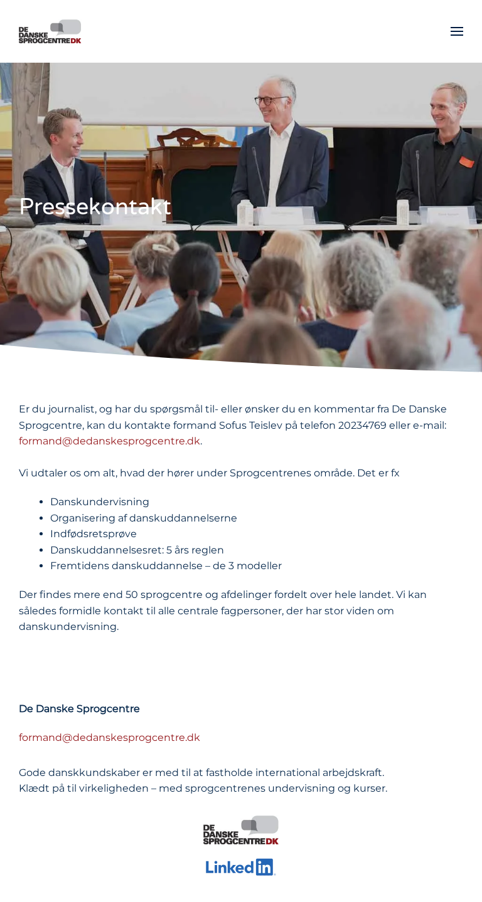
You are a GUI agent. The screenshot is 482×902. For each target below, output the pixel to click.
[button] (457, 31)
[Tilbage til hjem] (50, 31)
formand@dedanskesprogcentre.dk (109, 441)
